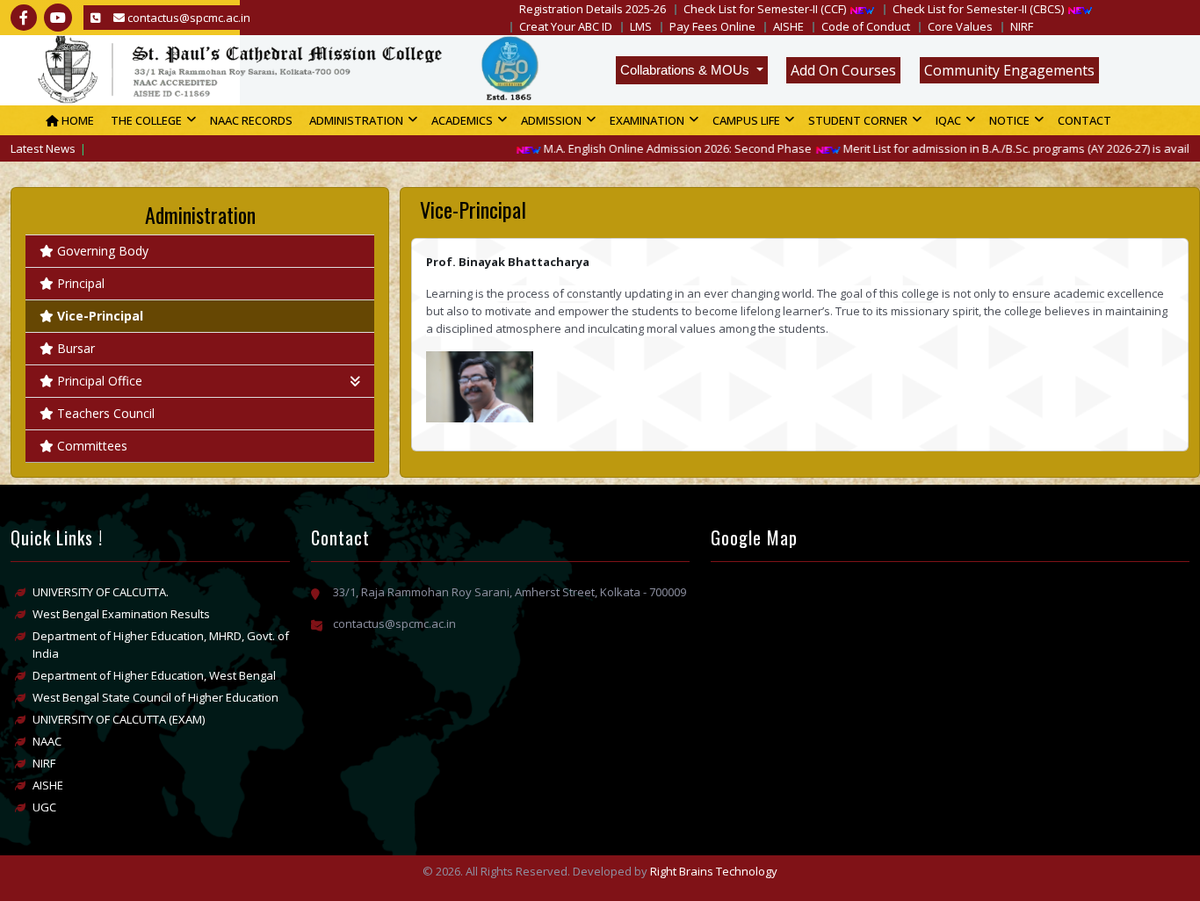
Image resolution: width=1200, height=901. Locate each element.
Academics (462, 120)
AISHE (788, 26)
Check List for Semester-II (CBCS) (978, 9)
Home (76, 120)
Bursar (76, 348)
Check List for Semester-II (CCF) (764, 9)
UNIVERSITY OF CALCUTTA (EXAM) (119, 719)
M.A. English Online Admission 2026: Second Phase (655, 148)
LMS (641, 26)
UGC (44, 807)
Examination (647, 120)
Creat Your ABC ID (565, 26)
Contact (1084, 120)
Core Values (960, 26)
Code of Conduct (865, 26)
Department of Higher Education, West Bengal (154, 675)
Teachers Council (106, 413)
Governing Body (102, 250)
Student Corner (857, 120)
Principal (81, 283)
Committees (92, 445)
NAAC (47, 741)
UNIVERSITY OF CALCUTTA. (101, 592)
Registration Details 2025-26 (592, 9)
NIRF (1021, 26)
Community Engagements (1009, 70)
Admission (551, 120)
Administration (356, 120)
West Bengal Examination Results (121, 614)
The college (146, 120)
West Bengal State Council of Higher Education (155, 697)
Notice (1009, 120)
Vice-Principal (100, 315)
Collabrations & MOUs (686, 69)
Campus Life (746, 120)
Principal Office (99, 380)
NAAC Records (251, 120)
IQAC (948, 120)
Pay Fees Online (712, 26)
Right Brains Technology (713, 871)
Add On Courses (843, 70)
